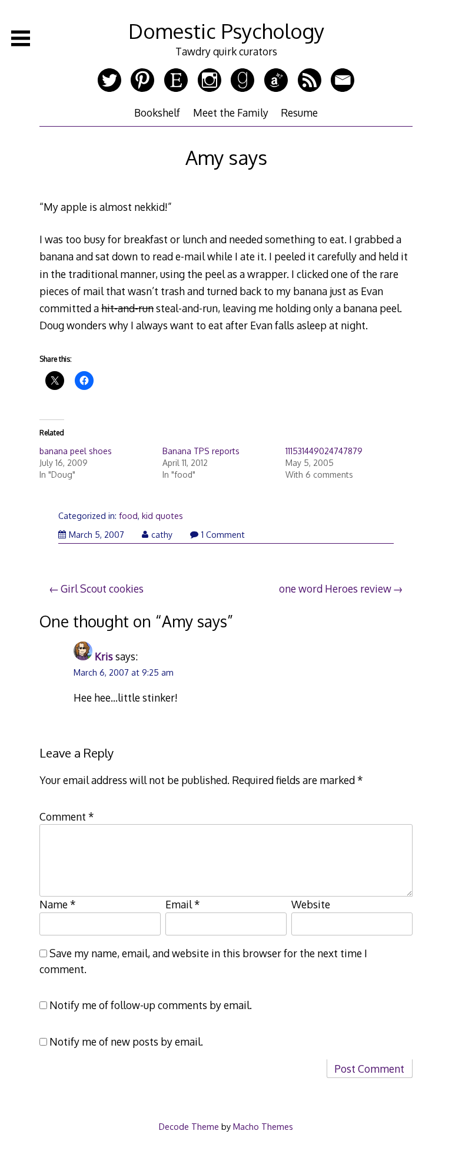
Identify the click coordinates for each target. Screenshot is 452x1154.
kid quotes (162, 516)
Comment (66, 816)
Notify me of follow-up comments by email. (150, 1004)
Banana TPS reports (201, 451)
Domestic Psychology (226, 31)
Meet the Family (230, 112)
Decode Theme (189, 1126)
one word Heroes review (335, 588)
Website (310, 904)
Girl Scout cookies (102, 588)
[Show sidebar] (20, 38)
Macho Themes (263, 1126)
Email (182, 904)
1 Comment (223, 535)
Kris (104, 656)
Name (57, 904)
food (128, 516)
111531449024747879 (324, 451)
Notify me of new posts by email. (126, 1041)
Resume (299, 112)
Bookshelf (157, 112)
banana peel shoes (75, 451)
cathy (161, 535)
